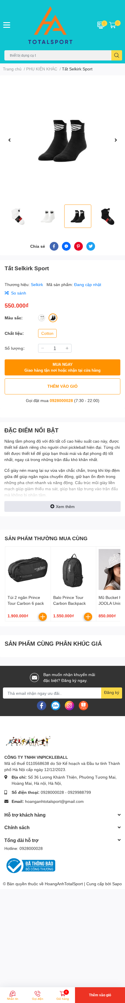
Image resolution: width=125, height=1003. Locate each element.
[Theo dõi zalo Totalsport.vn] (55, 705)
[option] (62, 140)
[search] (116, 55)
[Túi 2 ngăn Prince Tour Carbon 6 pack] (28, 569)
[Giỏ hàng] (112, 25)
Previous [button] (9, 140)
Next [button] (115, 140)
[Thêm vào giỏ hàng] (43, 617)
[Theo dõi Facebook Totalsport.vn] (41, 705)
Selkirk (37, 284)
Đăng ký (111, 692)
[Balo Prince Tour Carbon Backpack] (73, 569)
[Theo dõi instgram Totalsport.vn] (69, 705)
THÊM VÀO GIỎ (62, 386)
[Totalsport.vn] (52, 25)
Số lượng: (15, 348)
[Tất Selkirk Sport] (62, 140)
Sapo (117, 883)
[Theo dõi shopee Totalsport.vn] (83, 705)
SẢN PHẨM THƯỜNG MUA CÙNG (46, 538)
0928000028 (61, 400)
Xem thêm (65, 506)
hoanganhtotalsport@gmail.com (54, 801)
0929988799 (79, 792)
